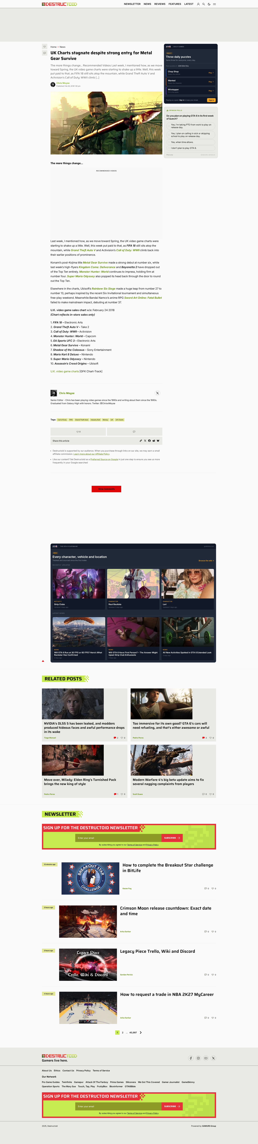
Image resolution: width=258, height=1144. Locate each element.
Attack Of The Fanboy (97, 1082)
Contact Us (68, 1070)
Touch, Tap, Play (86, 1086)
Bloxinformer (116, 1086)
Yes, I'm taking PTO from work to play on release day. (191, 126)
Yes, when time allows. (182, 142)
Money (105, 420)
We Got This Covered (149, 1082)
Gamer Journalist (171, 1082)
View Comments (106, 489)
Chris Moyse (62, 83)
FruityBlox (102, 1086)
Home (53, 47)
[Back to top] (43, 661)
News (147, 4)
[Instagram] (157, 393)
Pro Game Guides (51, 1082)
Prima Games (117, 1082)
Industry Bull (95, 420)
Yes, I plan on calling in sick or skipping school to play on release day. (190, 135)
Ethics (57, 1070)
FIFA (71, 420)
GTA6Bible (130, 1086)
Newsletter (132, 4)
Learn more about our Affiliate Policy (91, 454)
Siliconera (131, 1082)
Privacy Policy (152, 845)
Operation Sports (51, 1086)
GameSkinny (188, 1082)
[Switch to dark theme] (209, 4)
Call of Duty (62, 420)
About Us (47, 1070)
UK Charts (119, 420)
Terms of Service (134, 845)
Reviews (159, 4)
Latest (189, 4)
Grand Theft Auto (81, 420)
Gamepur (78, 1082)
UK (112, 420)
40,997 (133, 1032)
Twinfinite (67, 1082)
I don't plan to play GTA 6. (183, 148)
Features (175, 4)
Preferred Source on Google (104, 459)
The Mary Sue (69, 1086)
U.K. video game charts (65, 371)
